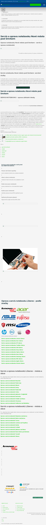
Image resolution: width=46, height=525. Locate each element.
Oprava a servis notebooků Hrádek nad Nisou (13, 398)
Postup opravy (5, 507)
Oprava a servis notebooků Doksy (10, 387)
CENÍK (3, 149)
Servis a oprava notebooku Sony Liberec (12, 349)
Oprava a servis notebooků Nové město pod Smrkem (15, 431)
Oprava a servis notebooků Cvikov (10, 392)
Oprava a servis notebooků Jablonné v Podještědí (14, 394)
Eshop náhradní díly (20, 510)
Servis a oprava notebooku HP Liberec (11, 343)
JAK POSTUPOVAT (6, 147)
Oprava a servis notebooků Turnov (10, 420)
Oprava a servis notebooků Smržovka (11, 396)
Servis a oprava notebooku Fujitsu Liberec (12, 352)
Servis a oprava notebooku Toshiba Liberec (13, 345)
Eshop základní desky (21, 508)
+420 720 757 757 (32, 1)
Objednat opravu (20, 505)
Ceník (4, 505)
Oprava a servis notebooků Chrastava (11, 401)
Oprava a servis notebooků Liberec (10, 436)
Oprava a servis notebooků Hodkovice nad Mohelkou (15, 403)
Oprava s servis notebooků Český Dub (11, 389)
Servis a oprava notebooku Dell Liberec (12, 347)
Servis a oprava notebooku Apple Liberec (12, 361)
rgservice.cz (39, 124)
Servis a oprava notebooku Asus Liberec (12, 354)
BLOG (3, 156)
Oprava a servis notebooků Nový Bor (11, 380)
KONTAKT (4, 151)
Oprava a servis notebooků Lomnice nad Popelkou (14, 422)
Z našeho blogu (19, 507)
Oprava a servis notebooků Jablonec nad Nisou (13, 429)
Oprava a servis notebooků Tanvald (10, 434)
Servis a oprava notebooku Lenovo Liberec (12, 338)
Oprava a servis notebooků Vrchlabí (10, 427)
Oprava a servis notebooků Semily (10, 425)
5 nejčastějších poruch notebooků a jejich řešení (16, 141)
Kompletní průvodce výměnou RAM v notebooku (16, 137)
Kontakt (4, 510)
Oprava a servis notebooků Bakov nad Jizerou (13, 418)
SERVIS (3, 153)
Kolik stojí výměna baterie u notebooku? (14, 139)
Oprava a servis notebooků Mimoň (10, 385)
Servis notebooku (6, 508)
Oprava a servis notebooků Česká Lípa (11, 383)
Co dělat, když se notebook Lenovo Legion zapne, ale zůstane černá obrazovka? (23, 135)
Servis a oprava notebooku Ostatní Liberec (13, 363)
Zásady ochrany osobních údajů (8, 512)
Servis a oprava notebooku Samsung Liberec (13, 356)
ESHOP (3, 154)
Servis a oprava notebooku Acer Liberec (12, 340)
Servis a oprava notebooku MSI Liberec (11, 358)
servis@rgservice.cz (22, 1)
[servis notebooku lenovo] (10, 447)
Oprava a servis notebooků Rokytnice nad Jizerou (14, 416)
